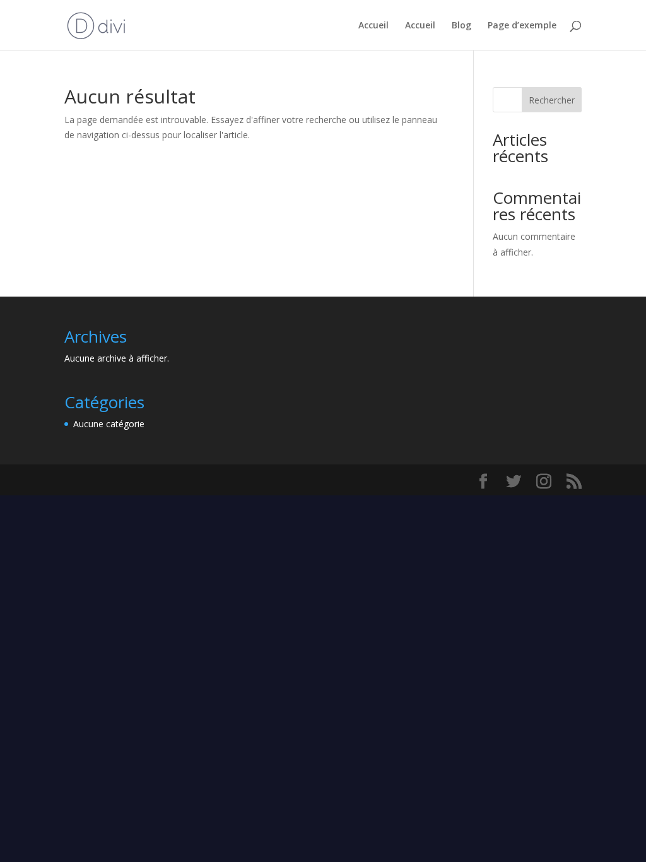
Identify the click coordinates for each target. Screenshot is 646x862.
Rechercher (552, 100)
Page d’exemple (522, 26)
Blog (461, 26)
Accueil (373, 26)
